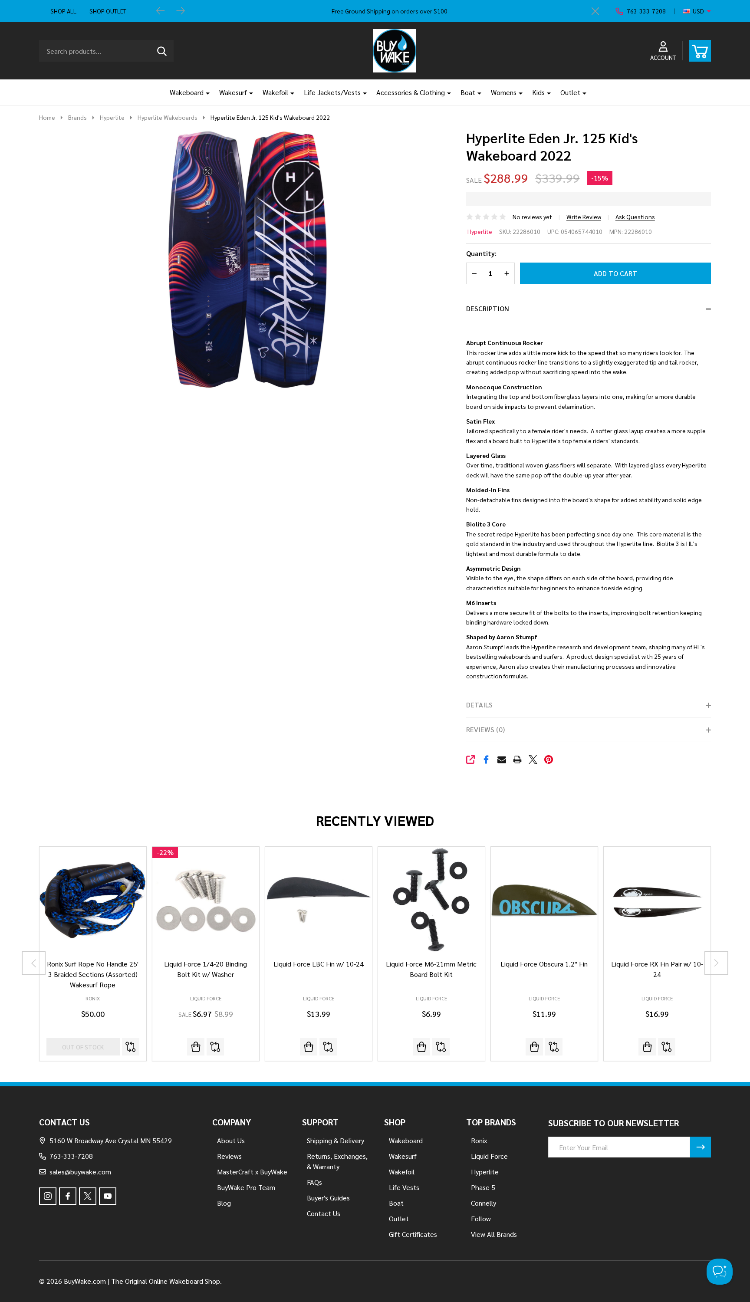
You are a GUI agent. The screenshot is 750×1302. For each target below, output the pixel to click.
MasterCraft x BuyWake (252, 1171)
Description (487, 308)
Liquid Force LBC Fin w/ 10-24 (318, 963)
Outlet (570, 92)
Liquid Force (205, 998)
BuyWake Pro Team (246, 1187)
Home (47, 117)
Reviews (229, 1156)
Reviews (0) (485, 729)
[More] (204, 92)
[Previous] (160, 11)
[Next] (180, 11)
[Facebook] (486, 759)
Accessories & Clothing (410, 92)
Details (479, 704)
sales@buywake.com (80, 1171)
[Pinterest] (548, 759)
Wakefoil (275, 92)
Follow (481, 1218)
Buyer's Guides (328, 1197)
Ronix (93, 998)
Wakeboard (187, 92)
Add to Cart (615, 273)
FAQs (314, 1182)
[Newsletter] (700, 1147)
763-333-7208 (71, 1156)
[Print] (517, 759)
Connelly (483, 1202)
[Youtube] (107, 1196)
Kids (538, 92)
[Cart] (700, 51)
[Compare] (130, 1046)
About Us (231, 1140)
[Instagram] (47, 1196)
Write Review (583, 217)
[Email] (501, 759)
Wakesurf (233, 92)
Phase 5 (483, 1187)
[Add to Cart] (195, 1046)
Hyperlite (479, 231)
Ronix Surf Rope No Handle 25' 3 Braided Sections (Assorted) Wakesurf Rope (92, 974)
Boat (468, 92)
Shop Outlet (107, 11)
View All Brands (494, 1234)
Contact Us (323, 1213)
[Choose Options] (308, 1046)
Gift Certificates (413, 1234)
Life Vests (404, 1187)
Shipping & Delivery (335, 1140)
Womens (503, 92)
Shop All (63, 11)
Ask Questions (635, 217)
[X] (533, 759)
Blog (224, 1202)
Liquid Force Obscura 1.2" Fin (544, 963)
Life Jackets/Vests (332, 92)
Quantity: (481, 253)
